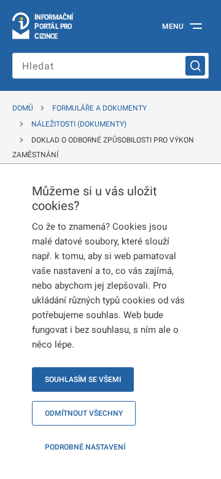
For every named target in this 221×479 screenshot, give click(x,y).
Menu (173, 26)
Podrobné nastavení (85, 447)
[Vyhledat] (195, 66)
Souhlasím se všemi (83, 379)
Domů (22, 108)
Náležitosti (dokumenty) (78, 124)
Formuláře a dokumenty (99, 108)
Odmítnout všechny (84, 413)
